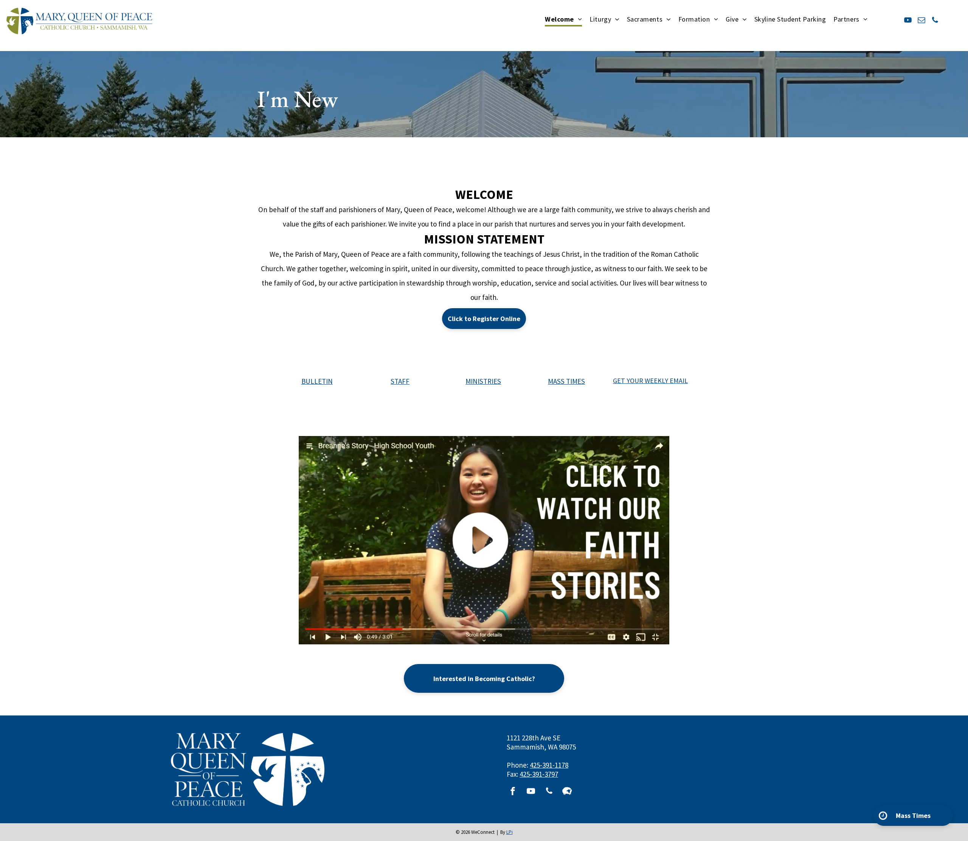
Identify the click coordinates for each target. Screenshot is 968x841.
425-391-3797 (539, 774)
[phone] (935, 21)
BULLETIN (317, 381)
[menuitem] (563, 19)
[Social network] (567, 792)
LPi (509, 832)
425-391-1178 (549, 765)
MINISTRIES (483, 381)
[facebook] (513, 792)
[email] (921, 21)
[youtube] (908, 21)
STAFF (400, 381)
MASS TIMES (566, 381)
